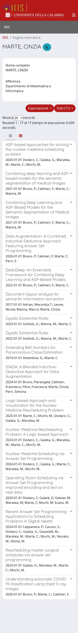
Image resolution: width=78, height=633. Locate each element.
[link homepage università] (35, 15)
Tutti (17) (64, 108)
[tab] (11, 136)
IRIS (5, 37)
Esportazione (38, 108)
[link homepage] (14, 7)
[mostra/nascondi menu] (74, 15)
